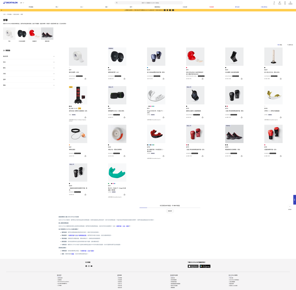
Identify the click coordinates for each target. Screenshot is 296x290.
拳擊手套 (118, 226)
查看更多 (170, 211)
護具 (127, 226)
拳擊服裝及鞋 (82, 235)
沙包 (124, 226)
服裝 (73, 254)
